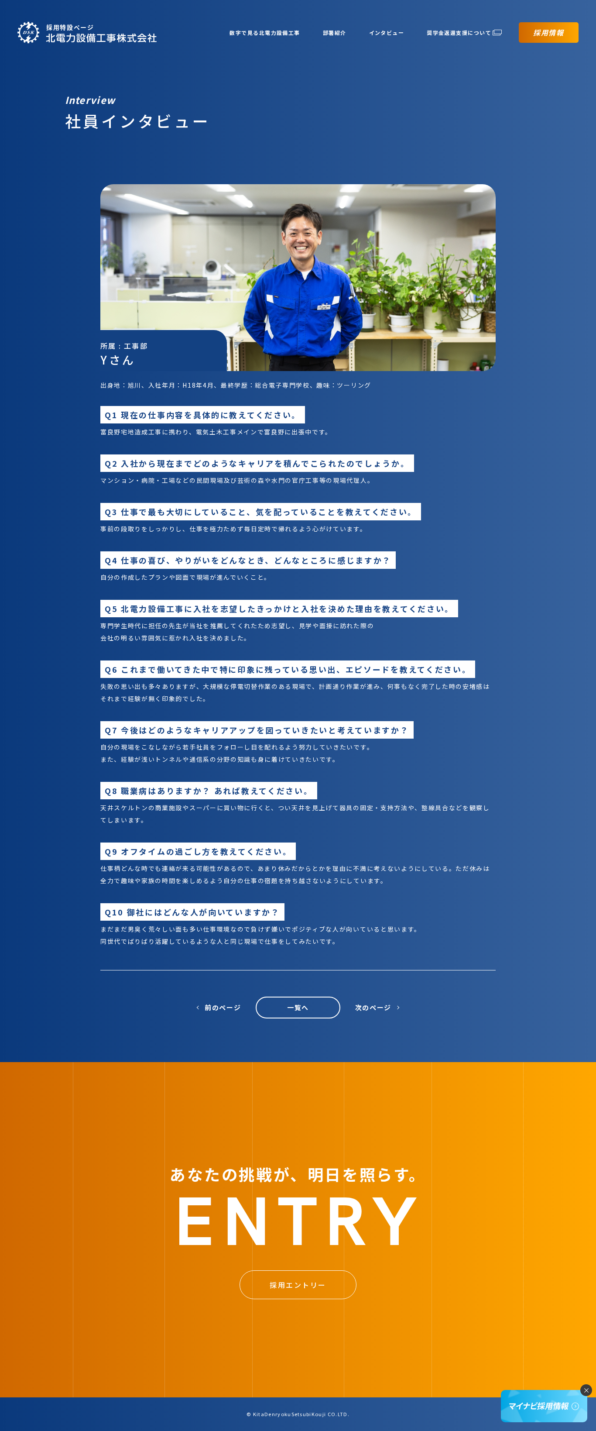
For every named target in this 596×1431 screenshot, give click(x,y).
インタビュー (386, 32)
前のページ (223, 1007)
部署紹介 (334, 32)
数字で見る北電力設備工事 (264, 32)
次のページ (373, 1007)
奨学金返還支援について (459, 32)
